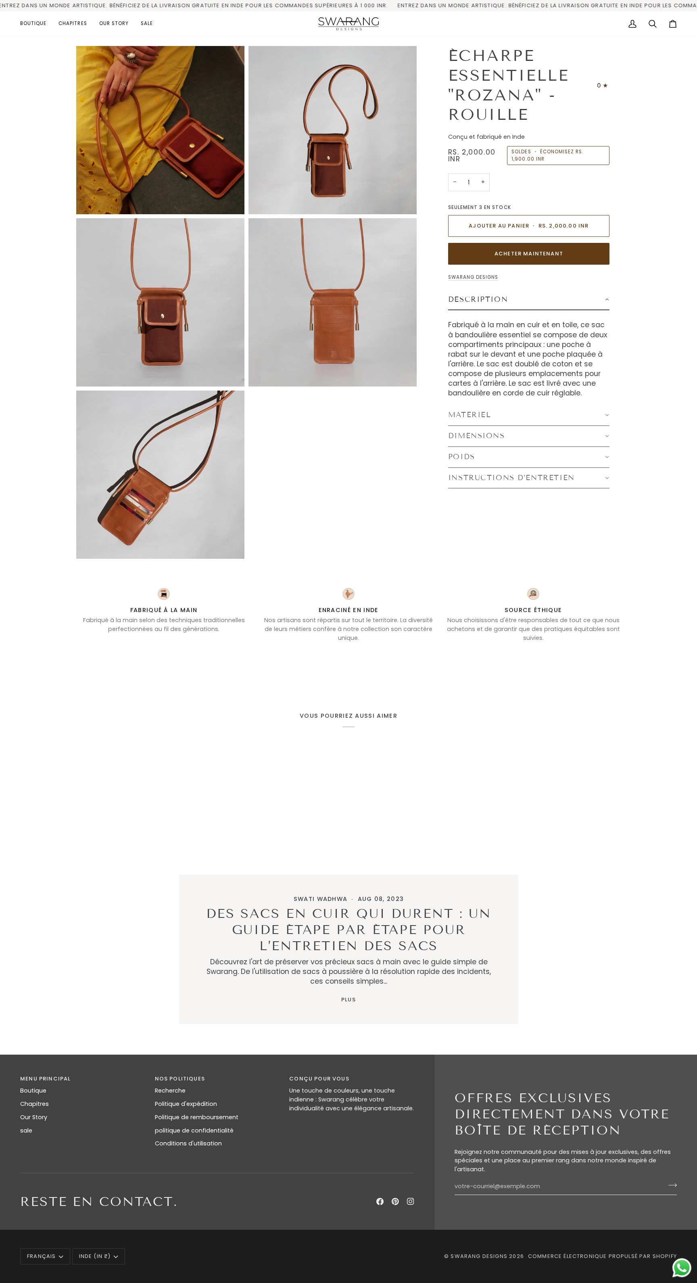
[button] (36, 24)
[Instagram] (410, 1201)
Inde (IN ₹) (95, 1256)
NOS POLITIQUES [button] (180, 1078)
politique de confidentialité (194, 1130)
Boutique (33, 1091)
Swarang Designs (473, 277)
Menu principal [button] (45, 1078)
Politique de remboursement (196, 1117)
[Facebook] (380, 1201)
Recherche (170, 1091)
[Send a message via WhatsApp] (682, 1268)
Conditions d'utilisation (188, 1143)
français (41, 1256)
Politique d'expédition (186, 1104)
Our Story (33, 1117)
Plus (348, 999)
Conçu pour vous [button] (319, 1078)
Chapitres (34, 1104)
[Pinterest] (395, 1201)
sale (26, 1130)
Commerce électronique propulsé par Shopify (602, 1256)
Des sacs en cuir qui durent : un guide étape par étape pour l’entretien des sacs (348, 929)
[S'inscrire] (670, 1185)
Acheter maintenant (529, 253)
